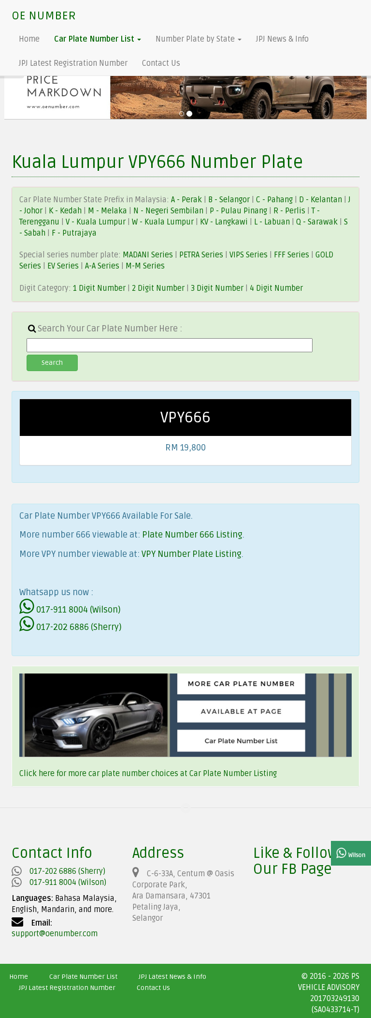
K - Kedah (66, 211)
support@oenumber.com (55, 934)
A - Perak (186, 200)
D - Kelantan (321, 200)
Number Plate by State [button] (196, 39)
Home (29, 39)
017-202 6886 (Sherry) (78, 627)
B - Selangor (229, 200)
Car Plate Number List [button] (95, 39)
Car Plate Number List (83, 977)
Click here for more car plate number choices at (104, 773)
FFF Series (291, 255)
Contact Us (161, 63)
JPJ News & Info (282, 39)
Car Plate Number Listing (233, 773)
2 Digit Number (158, 288)
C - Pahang (274, 200)
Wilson (356, 855)
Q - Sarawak (318, 222)
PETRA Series (201, 255)
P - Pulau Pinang (239, 211)
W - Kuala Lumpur (164, 222)
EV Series (63, 266)
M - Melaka (108, 211)
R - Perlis (290, 211)
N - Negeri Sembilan (169, 211)
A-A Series (102, 266)
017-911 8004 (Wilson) (77, 609)
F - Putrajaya (74, 233)
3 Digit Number (217, 288)
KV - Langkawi (225, 222)
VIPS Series (248, 255)
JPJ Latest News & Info (172, 977)
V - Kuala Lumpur (97, 222)
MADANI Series (148, 255)
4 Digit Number (276, 288)
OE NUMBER (44, 16)
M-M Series (145, 266)
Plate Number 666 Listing (192, 534)
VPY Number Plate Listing (192, 554)
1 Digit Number (99, 288)
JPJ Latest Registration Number (73, 63)
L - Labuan (273, 222)
